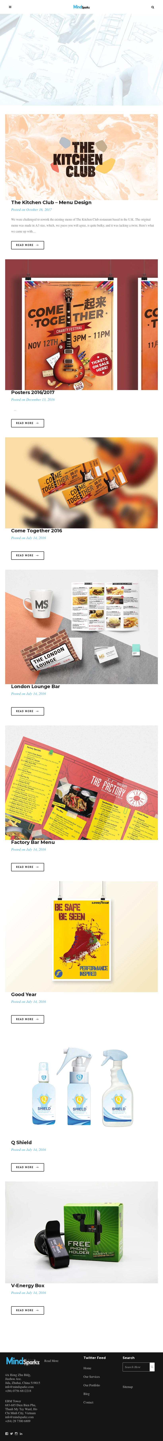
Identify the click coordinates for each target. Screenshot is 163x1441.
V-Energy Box (27, 1285)
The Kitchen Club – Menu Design (51, 202)
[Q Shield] (81, 1086)
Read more (51, 1360)
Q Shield (21, 1142)
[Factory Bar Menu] (81, 782)
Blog (86, 1394)
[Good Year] (81, 936)
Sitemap (128, 1387)
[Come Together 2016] (81, 483)
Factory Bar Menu (33, 842)
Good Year (24, 994)
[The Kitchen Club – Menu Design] (81, 157)
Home (87, 1368)
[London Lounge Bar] (81, 627)
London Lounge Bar (35, 686)
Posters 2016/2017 (32, 392)
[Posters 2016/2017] (81, 324)
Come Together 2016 (36, 531)
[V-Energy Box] (81, 1232)
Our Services (91, 1376)
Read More (25, 245)
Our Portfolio (91, 1385)
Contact (88, 1402)
